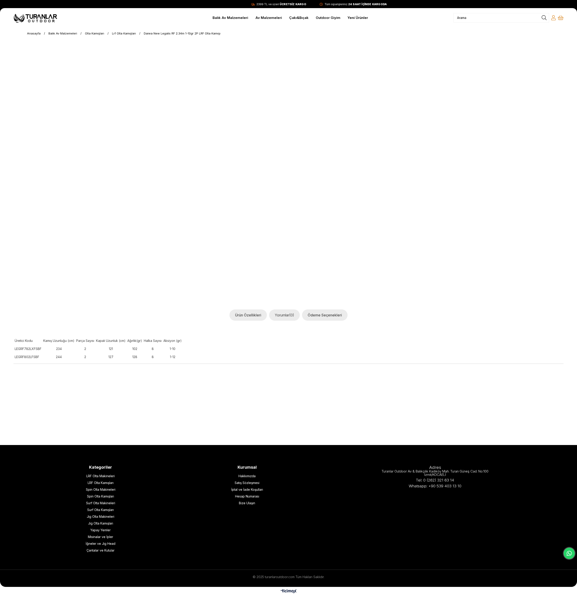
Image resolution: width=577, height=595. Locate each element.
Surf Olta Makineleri (100, 503)
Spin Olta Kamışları (100, 496)
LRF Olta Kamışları (101, 483)
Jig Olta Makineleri (100, 516)
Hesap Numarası (247, 496)
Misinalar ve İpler (100, 537)
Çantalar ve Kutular (100, 550)
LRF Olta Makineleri (100, 476)
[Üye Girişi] (553, 17)
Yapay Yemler (100, 530)
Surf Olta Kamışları (100, 510)
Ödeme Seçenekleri (325, 315)
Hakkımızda (247, 476)
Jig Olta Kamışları (100, 523)
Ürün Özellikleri (248, 315)
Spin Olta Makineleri (100, 489)
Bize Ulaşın (247, 503)
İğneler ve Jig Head (100, 543)
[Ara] (544, 17)
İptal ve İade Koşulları (247, 489)
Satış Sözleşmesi (247, 483)
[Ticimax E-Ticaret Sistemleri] (289, 591)
